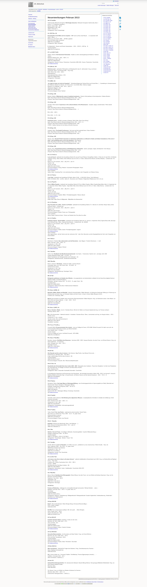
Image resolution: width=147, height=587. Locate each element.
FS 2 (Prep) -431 (107, 29)
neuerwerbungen (51, 9)
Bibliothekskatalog (33, 16)
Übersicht (117, 5)
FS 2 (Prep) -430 (107, 27)
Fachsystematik (31, 23)
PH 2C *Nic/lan (107, 54)
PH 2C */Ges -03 (107, 52)
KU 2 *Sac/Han (107, 41)
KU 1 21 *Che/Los (107, 33)
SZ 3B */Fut (106, 65)
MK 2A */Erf (106, 44)
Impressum (30, 36)
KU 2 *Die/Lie (106, 40)
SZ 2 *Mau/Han (107, 64)
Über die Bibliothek (32, 21)
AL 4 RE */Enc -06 (107, 19)
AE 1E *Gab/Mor (107, 17)
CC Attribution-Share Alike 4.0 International (94, 581)
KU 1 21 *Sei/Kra (107, 38)
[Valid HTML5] (77, 583)
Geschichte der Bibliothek (33, 29)
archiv (57, 9)
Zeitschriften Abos (32, 27)
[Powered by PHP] (70, 583)
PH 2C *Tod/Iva (107, 57)
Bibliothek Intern (31, 46)
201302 (61, 9)
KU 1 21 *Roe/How (107, 37)
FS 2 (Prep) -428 (107, 24)
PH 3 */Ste (106, 60)
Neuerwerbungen (32, 24)
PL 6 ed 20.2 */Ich (107, 62)
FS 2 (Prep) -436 (107, 31)
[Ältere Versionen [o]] (120, 20)
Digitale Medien (31, 26)
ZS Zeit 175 (106, 72)
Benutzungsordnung (32, 28)
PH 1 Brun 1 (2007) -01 (108, 47)
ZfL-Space (30, 44)
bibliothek (45, 9)
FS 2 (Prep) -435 (107, 30)
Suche (118, 3)
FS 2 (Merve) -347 (107, 21)
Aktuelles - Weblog (32, 18)
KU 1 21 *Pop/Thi (107, 36)
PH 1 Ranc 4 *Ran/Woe (108, 50)
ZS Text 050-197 (107, 68)
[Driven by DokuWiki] (89, 583)
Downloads (30, 42)
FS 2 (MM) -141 (107, 23)
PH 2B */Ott (106, 51)
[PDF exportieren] (120, 26)
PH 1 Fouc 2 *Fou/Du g (108, 48)
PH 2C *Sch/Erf (107, 55)
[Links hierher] (120, 23)
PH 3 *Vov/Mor (107, 61)
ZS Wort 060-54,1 (107, 71)
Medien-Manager (110, 5)
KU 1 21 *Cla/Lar (107, 34)
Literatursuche (31, 32)
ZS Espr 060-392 (107, 67)
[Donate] (64, 583)
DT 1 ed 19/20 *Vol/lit (108, 20)
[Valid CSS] (83, 583)
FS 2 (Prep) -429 (107, 26)
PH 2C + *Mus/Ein (107, 58)
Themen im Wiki (31, 34)
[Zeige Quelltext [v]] (120, 17)
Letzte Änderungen (102, 5)
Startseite (40, 9)
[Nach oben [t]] (120, 29)
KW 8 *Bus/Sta (107, 43)
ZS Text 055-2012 (107, 69)
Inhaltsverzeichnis (53, 63)
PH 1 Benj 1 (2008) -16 (108, 45)
